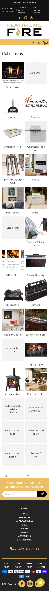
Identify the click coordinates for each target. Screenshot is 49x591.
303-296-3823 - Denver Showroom (23, 10)
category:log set (35, 364)
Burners (35, 304)
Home (24, 514)
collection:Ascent (36, 455)
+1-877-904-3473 (27, 549)
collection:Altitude (13, 432)
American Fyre (12, 146)
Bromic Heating (35, 275)
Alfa (12, 116)
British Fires (13, 275)
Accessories (13, 87)
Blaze (35, 212)
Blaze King (13, 227)
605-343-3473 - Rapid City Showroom (38, 10)
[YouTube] (31, 17)
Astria (35, 179)
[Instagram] (25, 17)
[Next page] (43, 475)
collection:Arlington (13, 455)
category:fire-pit (35, 334)
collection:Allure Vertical (36, 409)
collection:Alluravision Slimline (13, 409)
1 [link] (6, 474)
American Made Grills (36, 148)
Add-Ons (35, 72)
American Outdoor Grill (13, 181)
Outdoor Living (24, 521)
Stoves (24, 532)
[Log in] (39, 42)
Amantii (35, 116)
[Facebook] (19, 17)
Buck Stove (12, 304)
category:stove (12, 394)
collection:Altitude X (36, 432)
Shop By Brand (24, 540)
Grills (25, 525)
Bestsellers (12, 212)
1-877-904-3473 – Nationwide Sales (8, 10)
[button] (33, 42)
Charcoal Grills (35, 394)
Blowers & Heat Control (36, 244)
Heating (24, 528)
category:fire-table (13, 350)
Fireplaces (24, 517)
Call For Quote (12, 334)
